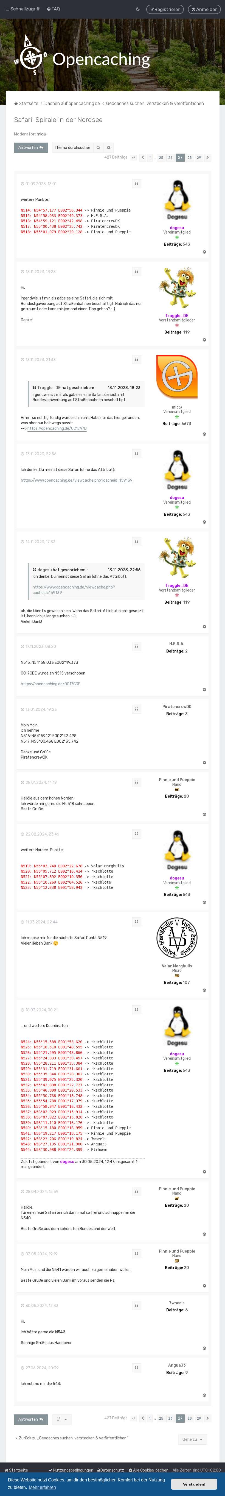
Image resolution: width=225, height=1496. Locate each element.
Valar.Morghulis (177, 966)
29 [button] (199, 158)
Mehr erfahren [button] (42, 1487)
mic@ (42, 134)
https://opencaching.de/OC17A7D (57, 428)
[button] (133, 157)
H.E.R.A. (176, 644)
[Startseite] (82, 54)
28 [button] (190, 158)
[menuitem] (53, 9)
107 (186, 983)
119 (186, 332)
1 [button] (150, 158)
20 (186, 796)
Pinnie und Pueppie (177, 780)
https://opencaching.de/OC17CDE (50, 684)
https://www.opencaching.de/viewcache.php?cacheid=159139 (77, 480)
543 (186, 244)
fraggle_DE (177, 315)
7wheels (177, 1303)
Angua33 (177, 1365)
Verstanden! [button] (194, 1484)
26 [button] (170, 158)
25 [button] (161, 158)
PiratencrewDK (177, 707)
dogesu (177, 228)
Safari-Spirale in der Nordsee (58, 119)
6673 (186, 424)
